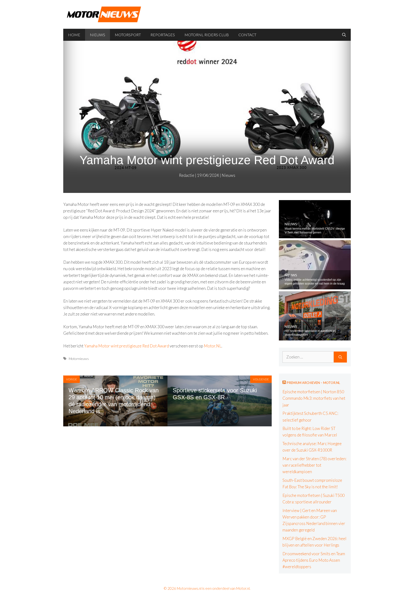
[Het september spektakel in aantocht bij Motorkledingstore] (315, 337)
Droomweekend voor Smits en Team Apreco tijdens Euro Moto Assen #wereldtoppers (313, 560)
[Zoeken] (340, 357)
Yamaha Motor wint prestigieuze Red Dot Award (126, 345)
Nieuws (97, 34)
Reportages (162, 34)
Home (74, 34)
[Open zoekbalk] (344, 35)
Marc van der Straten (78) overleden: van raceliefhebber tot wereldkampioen (314, 465)
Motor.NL (212, 345)
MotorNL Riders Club (206, 34)
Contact (247, 34)
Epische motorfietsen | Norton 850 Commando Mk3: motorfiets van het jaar (313, 398)
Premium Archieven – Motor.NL (313, 383)
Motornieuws (79, 359)
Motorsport (128, 34)
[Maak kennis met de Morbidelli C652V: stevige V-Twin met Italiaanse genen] (315, 234)
